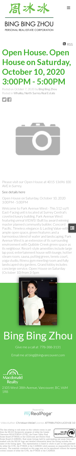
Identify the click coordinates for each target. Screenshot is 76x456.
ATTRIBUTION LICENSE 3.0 (60, 422)
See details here (13, 192)
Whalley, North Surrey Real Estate (34, 93)
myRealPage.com (38, 414)
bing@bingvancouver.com (46, 355)
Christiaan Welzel (25, 422)
